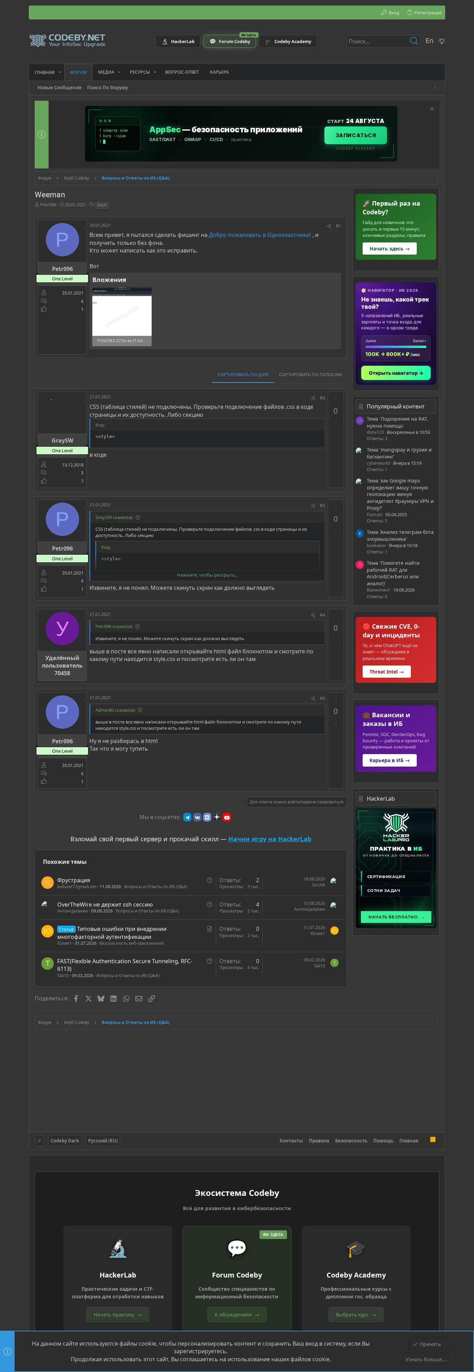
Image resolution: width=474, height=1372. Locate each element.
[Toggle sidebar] (436, 87)
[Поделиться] (328, 226)
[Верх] (424, 1140)
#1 (338, 226)
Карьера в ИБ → (390, 760)
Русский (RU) (103, 1141)
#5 (322, 698)
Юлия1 (64, 943)
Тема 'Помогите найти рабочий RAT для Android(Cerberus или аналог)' (393, 573)
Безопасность (351, 1141)
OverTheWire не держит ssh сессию (105, 904)
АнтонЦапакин (72, 911)
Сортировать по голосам (310, 374)
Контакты (291, 1141)
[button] (59, 72)
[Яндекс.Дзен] (217, 817)
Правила (319, 1141)
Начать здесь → (390, 248)
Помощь (383, 1141)
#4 (322, 615)
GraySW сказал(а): (114, 517)
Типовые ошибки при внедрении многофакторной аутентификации (112, 932)
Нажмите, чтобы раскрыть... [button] (207, 575)
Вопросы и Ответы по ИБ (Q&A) (155, 887)
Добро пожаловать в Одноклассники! (260, 235)
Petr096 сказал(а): (114, 626)
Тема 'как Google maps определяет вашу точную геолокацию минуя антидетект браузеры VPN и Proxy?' (400, 494)
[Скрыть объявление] (431, 109)
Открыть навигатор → (396, 373)
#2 (322, 398)
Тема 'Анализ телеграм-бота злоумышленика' (400, 535)
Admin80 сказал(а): (115, 710)
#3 (322, 506)
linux (102, 205)
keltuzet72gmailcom (76, 887)
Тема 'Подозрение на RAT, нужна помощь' (397, 422)
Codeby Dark (65, 1141)
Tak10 (63, 975)
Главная (408, 1141)
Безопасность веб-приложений (132, 943)
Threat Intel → (387, 671)
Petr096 (48, 204)
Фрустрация (73, 880)
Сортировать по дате (243, 374)
